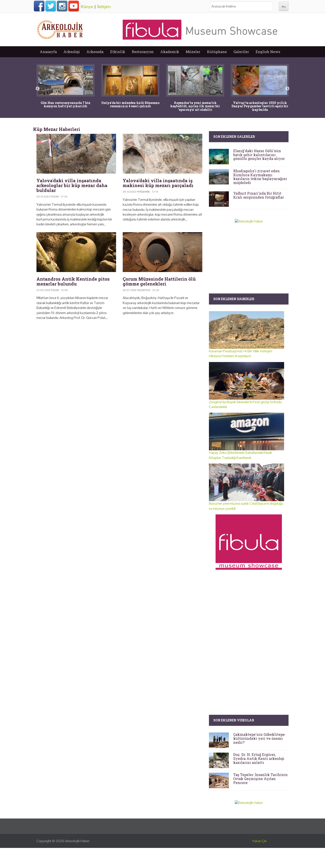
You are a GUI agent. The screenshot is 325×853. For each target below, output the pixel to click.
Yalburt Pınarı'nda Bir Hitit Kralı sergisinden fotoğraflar (258, 195)
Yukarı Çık (259, 841)
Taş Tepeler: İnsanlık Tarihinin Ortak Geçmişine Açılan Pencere (260, 778)
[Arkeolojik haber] (60, 28)
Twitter (50, 6)
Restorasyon (143, 51)
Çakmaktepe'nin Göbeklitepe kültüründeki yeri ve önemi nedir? (259, 738)
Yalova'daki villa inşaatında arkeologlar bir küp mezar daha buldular (71, 185)
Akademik (169, 51)
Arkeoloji (71, 51)
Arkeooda (94, 51)
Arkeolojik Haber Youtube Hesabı (73, 6)
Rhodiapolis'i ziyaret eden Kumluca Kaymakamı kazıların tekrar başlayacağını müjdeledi (260, 177)
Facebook (39, 6)
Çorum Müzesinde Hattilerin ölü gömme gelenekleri (159, 281)
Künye (87, 7)
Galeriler (241, 51)
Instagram (62, 6)
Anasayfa (48, 51)
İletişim (104, 7)
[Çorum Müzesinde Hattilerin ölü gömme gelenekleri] (162, 252)
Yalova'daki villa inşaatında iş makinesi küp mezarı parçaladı (158, 183)
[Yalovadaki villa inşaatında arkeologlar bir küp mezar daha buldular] (76, 154)
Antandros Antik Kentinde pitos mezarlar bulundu (73, 281)
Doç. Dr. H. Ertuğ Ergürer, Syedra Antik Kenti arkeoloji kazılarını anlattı (258, 758)
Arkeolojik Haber (77, 841)
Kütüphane (217, 51)
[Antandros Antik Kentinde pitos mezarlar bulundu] (76, 252)
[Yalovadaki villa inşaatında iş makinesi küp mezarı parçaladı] (162, 154)
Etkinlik (117, 51)
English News (268, 51)
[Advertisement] (119, 362)
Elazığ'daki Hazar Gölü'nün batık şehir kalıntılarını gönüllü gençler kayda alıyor (259, 154)
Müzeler (193, 51)
